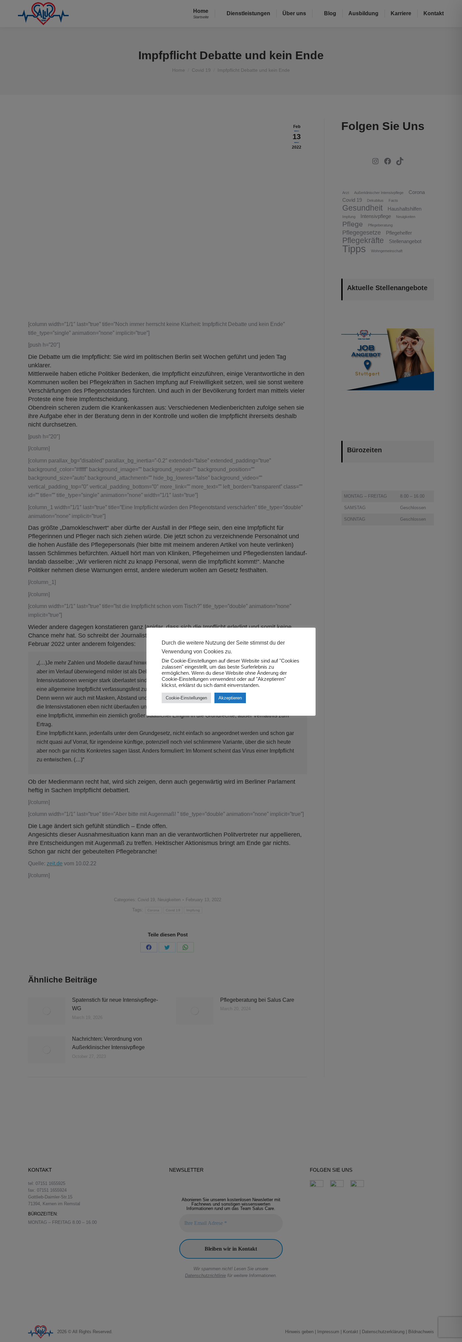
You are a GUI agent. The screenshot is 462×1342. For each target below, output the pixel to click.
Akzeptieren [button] (230, 697)
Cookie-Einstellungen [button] (186, 697)
